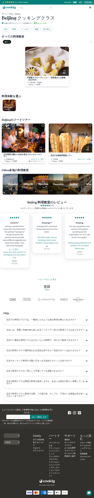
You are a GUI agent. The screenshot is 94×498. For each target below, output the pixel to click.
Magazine (36, 448)
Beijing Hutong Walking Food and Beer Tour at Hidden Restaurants (79, 245)
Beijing (17, 14)
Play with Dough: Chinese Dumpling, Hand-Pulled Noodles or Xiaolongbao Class (47, 240)
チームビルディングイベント (85, 448)
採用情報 (83, 453)
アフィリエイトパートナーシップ (54, 451)
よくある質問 (69, 448)
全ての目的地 (38, 439)
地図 (36, 29)
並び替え (46, 29)
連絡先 (67, 439)
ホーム (4, 14)
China (11, 14)
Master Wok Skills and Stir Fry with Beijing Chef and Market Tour (14, 255)
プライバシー (69, 450)
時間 (14, 29)
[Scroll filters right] (91, 42)
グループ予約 (85, 442)
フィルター (25, 29)
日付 (5, 29)
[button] (15, 2)
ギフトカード (38, 450)
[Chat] (89, 493)
